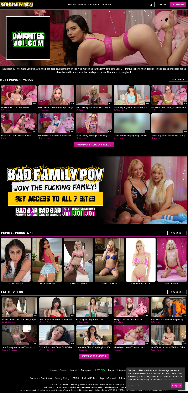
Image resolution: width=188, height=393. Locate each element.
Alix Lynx (119, 322)
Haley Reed (45, 110)
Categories (93, 4)
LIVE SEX (100, 370)
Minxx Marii (83, 110)
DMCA (75, 378)
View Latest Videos (94, 356)
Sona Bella (157, 322)
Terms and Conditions (41, 378)
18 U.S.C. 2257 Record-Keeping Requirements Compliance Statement (139, 390)
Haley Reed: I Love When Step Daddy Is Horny (59, 107)
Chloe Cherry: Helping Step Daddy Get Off (95, 135)
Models (82, 4)
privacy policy (169, 379)
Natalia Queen (9, 322)
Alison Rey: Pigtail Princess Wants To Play (133, 107)
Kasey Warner (121, 138)
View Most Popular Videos (94, 144)
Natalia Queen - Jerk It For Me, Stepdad (20, 319)
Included (106, 4)
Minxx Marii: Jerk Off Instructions (129, 347)
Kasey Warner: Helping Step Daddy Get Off (133, 135)
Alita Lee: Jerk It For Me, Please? (16, 107)
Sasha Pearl (46, 322)
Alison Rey (120, 110)
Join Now (178, 4)
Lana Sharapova (10, 350)
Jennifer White (158, 350)
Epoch (121, 387)
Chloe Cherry (83, 138)
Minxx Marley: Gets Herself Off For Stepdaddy (97, 107)
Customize (133, 385)
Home (53, 370)
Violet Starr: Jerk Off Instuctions (16, 135)
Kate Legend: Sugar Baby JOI (89, 319)
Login (162, 4)
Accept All (176, 385)
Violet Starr (7, 138)
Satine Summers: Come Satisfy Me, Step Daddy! (61, 347)
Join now (121, 370)
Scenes (72, 4)
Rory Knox (158, 110)
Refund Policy (89, 378)
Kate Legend (83, 322)
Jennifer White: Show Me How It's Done (169, 347)
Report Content (108, 378)
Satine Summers (48, 350)
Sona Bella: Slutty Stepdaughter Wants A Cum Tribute (101, 347)
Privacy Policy (62, 378)
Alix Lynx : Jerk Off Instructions (128, 319)
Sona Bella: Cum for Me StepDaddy (167, 319)
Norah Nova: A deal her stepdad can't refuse (58, 135)
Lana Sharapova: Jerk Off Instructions (20, 347)
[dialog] (155, 378)
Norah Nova (45, 138)
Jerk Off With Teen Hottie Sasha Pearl (57, 319)
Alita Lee (6, 110)
